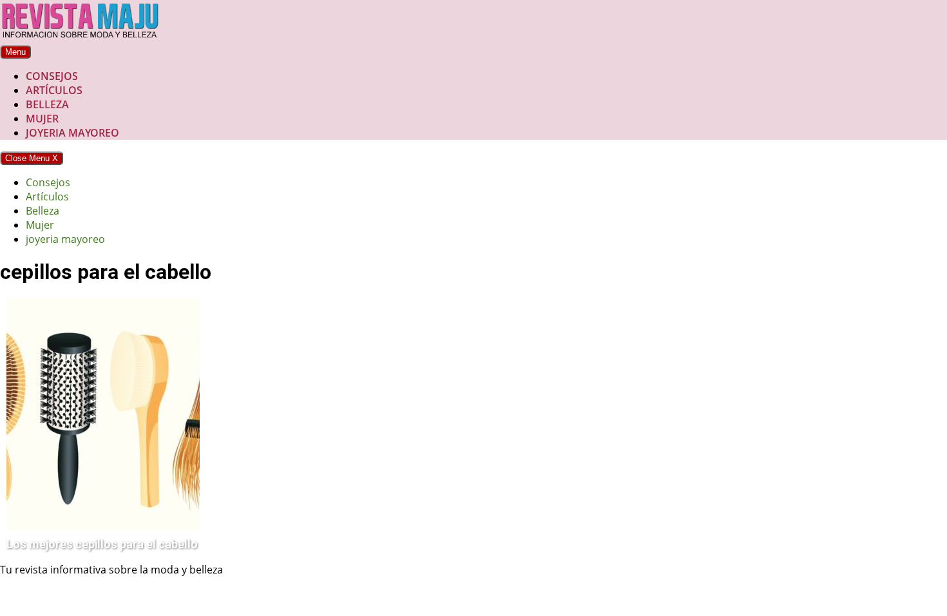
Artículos (54, 90)
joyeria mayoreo (72, 133)
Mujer (42, 118)
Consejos (52, 76)
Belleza (47, 104)
